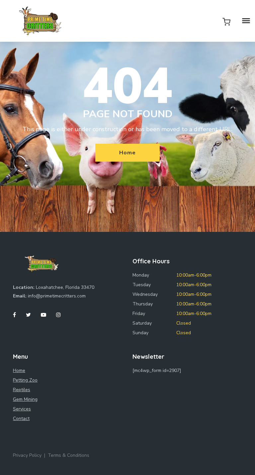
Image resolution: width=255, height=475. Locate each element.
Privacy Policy (27, 455)
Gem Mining (25, 399)
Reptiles (21, 390)
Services (22, 409)
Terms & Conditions (68, 455)
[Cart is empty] (226, 21)
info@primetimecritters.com (57, 296)
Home (127, 152)
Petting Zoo (25, 380)
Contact (21, 418)
